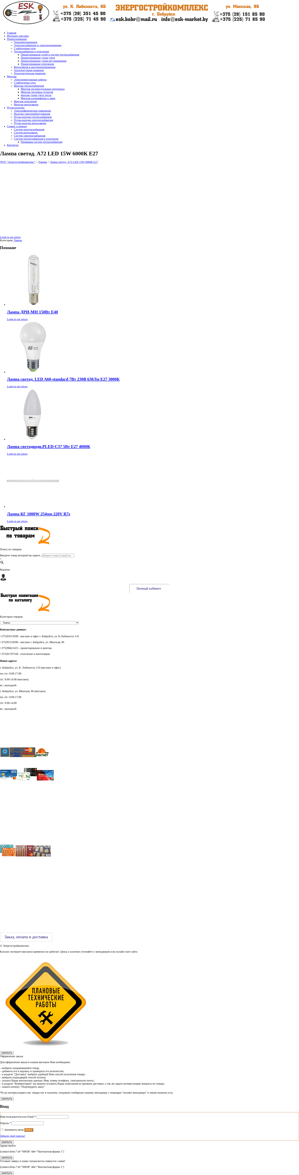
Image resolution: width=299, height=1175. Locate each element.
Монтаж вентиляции (26, 104)
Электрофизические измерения (32, 110)
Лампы (18, 240)
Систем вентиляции (26, 132)
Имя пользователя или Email (18, 1116)
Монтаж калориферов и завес (38, 98)
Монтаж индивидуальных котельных (43, 88)
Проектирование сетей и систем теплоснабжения (50, 54)
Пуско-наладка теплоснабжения (33, 117)
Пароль (5, 1123)
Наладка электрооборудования (32, 113)
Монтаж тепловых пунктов (37, 92)
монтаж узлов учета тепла (36, 95)
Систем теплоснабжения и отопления (36, 138)
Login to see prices (10, 237)
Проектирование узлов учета (38, 57)
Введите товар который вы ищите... (21, 555)
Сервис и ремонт (17, 126)
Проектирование (17, 39)
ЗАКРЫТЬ (6, 1053)
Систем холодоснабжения (29, 129)
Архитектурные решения (29, 70)
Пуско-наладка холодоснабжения (33, 120)
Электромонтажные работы (30, 79)
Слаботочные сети (25, 48)
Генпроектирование (25, 42)
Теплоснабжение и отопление (31, 51)
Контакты (13, 145)
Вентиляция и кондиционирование (35, 67)
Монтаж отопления (25, 101)
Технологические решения (29, 73)
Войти (29, 1130)
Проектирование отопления (37, 64)
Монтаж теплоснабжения (29, 85)
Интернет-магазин (18, 35)
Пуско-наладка (15, 107)
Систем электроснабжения (29, 135)
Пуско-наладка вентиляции (30, 123)
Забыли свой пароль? (12, 1135)
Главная (11, 32)
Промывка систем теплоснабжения (41, 141)
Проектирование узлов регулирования (43, 60)
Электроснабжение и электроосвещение (37, 45)
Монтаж (12, 76)
